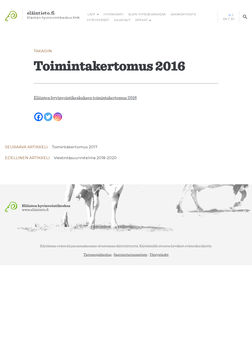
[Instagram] (57, 113)
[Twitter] (48, 113)
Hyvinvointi (113, 14)
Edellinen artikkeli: (61, 157)
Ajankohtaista (183, 14)
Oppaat (142, 20)
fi (230, 15)
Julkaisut (122, 20)
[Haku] (245, 17)
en (225, 19)
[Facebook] (38, 113)
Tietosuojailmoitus (97, 255)
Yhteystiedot (98, 20)
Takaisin (43, 51)
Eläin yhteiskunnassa (147, 14)
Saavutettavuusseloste (130, 255)
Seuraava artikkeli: (51, 147)
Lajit (91, 14)
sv (233, 19)
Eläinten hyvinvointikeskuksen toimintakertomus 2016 (85, 98)
